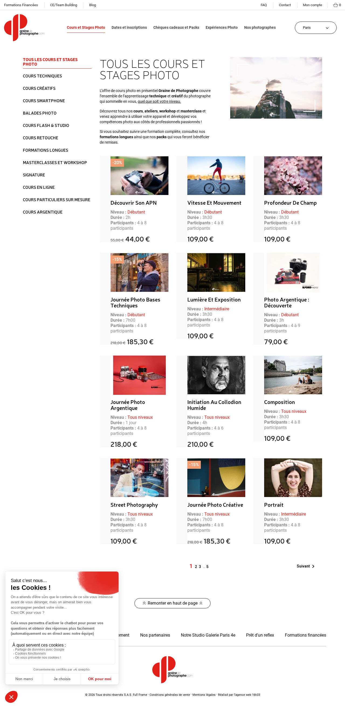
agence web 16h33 (247, 695)
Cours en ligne (39, 187)
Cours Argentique (43, 212)
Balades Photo (40, 113)
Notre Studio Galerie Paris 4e (208, 635)
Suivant (306, 566)
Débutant (136, 212)
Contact (285, 5)
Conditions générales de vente (170, 695)
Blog (92, 5)
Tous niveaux (140, 417)
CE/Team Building (63, 5)
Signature (34, 175)
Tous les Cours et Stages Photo (50, 62)
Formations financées (305, 635)
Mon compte (312, 5)
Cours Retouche (40, 137)
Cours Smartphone (44, 100)
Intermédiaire (216, 308)
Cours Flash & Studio (46, 125)
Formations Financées (21, 5)
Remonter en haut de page (173, 603)
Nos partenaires (155, 635)
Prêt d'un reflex (260, 635)
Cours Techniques (42, 76)
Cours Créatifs (39, 88)
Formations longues (45, 150)
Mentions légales (204, 695)
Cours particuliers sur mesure (56, 199)
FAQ (264, 5)
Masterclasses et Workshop (55, 162)
